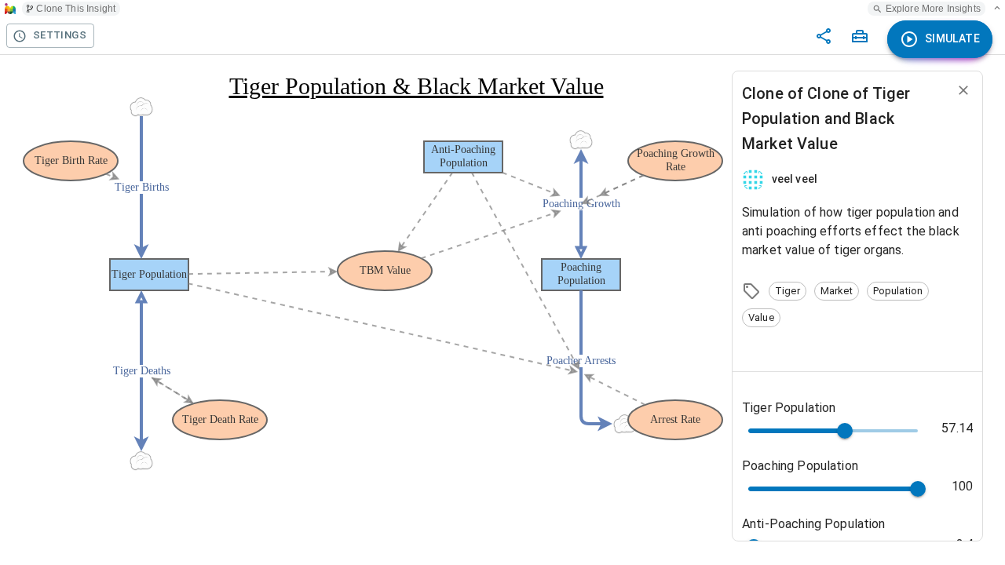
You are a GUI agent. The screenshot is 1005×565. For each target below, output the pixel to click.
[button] (787, 291)
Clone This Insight (75, 8)
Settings (59, 35)
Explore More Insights (933, 8)
